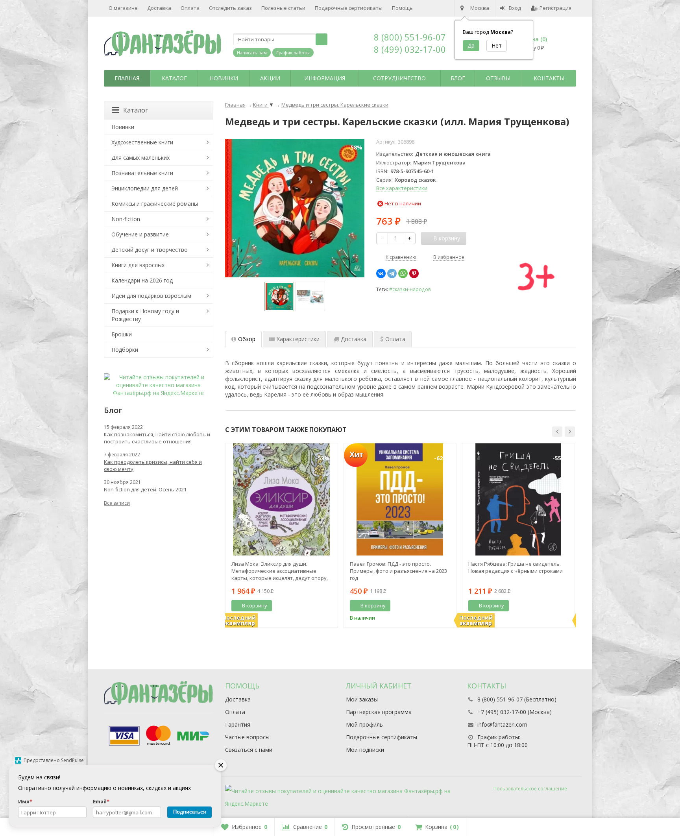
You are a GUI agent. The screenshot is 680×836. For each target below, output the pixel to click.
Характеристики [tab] (298, 339)
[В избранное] (329, 606)
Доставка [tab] (353, 339)
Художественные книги (142, 142)
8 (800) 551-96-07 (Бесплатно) (516, 699)
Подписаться (189, 812)
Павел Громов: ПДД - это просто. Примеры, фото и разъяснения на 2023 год (398, 570)
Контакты (549, 78)
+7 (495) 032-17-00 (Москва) (514, 712)
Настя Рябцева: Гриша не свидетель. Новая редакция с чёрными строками (515, 567)
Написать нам (252, 52)
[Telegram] (392, 273)
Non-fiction (125, 219)
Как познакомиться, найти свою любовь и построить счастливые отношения (157, 438)
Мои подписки (365, 749)
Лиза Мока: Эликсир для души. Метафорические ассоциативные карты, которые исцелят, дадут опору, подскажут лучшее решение (279, 570)
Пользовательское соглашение (530, 788)
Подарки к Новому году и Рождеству (145, 315)
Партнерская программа (379, 712)
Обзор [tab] (246, 339)
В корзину (254, 605)
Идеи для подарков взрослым (151, 295)
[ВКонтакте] (381, 273)
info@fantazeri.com (502, 724)
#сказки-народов (410, 289)
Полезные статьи (283, 7)
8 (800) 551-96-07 (410, 37)
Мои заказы (362, 699)
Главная (127, 78)
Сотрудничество (399, 78)
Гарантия (237, 724)
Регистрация (555, 7)
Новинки (224, 78)
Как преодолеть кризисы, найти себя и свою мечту (153, 465)
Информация (324, 78)
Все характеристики (401, 188)
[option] (279, 296)
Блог (458, 78)
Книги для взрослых (137, 265)
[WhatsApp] (403, 273)
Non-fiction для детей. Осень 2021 (145, 489)
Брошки (121, 334)
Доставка (159, 7)
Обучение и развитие (140, 234)
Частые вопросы (247, 737)
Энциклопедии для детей (144, 188)
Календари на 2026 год (142, 280)
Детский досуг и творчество (149, 249)
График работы (293, 52)
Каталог (174, 78)
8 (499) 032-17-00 (410, 49)
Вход (515, 7)
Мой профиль (364, 724)
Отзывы (498, 78)
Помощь (402, 7)
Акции (270, 78)
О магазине (123, 7)
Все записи (117, 503)
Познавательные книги (142, 173)
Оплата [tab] (395, 339)
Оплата (190, 7)
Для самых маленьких (140, 157)
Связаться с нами (248, 749)
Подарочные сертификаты (348, 7)
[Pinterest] (414, 273)
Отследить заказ (230, 7)
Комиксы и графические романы (154, 203)
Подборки (124, 349)
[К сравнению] (317, 606)
